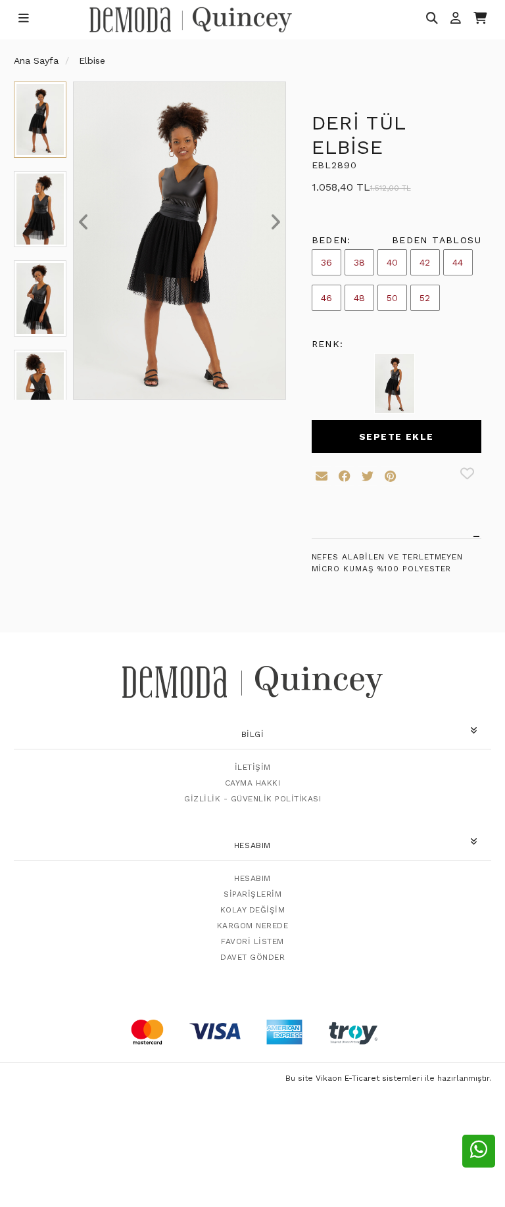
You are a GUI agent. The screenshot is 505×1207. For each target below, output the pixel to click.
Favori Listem (252, 941)
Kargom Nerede (253, 925)
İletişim (253, 767)
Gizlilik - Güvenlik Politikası (252, 798)
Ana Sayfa (36, 60)
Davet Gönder (252, 957)
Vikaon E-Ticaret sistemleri (369, 1078)
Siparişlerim (252, 894)
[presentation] (83, 222)
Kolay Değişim (252, 909)
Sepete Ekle (396, 436)
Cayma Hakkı (253, 783)
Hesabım (252, 878)
